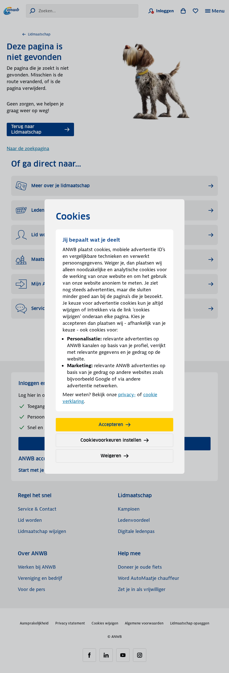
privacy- (127, 394)
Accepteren (111, 424)
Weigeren (111, 456)
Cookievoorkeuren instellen (110, 440)
